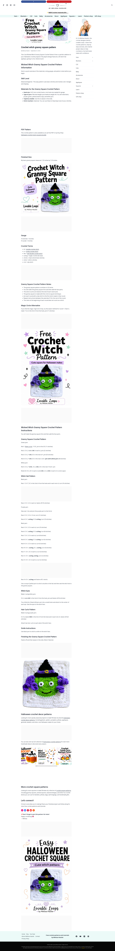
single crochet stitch (32, 251)
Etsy (27, 934)
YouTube (32, 934)
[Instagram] (7, 5)
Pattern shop (88, 16)
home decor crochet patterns (52, 742)
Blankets (78, 61)
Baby (41, 16)
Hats (77, 57)
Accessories (49, 16)
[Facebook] (3, 5)
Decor (57, 16)
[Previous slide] (23, 756)
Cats (35, 16)
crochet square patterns (63, 790)
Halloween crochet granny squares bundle (33, 135)
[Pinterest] (10, 5)
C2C (31, 16)
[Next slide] (70, 756)
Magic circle (28, 446)
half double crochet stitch (34, 253)
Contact (37, 936)
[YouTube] (14, 5)
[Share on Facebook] (33, 1)
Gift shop (98, 16)
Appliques (64, 16)
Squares (78, 86)
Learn (80, 16)
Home (23, 934)
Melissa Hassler (26, 50)
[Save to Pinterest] (59, 1)
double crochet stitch (32, 249)
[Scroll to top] (112, 938)
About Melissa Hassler (28, 936)
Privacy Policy (25, 938)
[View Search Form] (112, 5)
